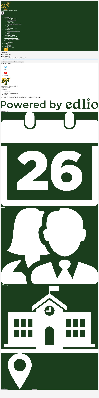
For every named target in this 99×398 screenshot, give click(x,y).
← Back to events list (7, 61)
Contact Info (10, 21)
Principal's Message (11, 18)
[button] (7, 17)
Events (2, 59)
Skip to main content (6, 1)
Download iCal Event (20, 57)
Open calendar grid (18, 61)
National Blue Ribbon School (14, 24)
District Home (10, 47)
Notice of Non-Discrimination (11, 93)
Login (5, 94)
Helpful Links (10, 33)
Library (8, 32)
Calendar (9, 45)
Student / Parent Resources (13, 39)
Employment (7, 91)
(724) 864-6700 (26, 97)
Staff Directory (10, 42)
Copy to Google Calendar (7, 57)
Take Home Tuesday (12, 36)
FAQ (8, 25)
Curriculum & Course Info (13, 31)
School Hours (10, 22)
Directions (9, 26)
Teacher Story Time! (12, 28)
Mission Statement (11, 20)
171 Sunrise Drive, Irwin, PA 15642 (9, 97)
